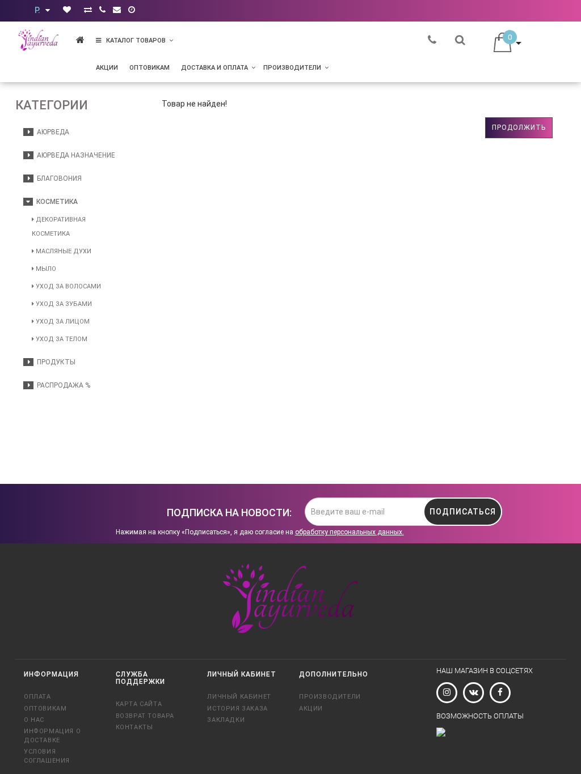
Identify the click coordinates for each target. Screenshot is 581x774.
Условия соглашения (47, 756)
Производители (292, 67)
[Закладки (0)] (67, 9)
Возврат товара (145, 716)
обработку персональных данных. (349, 532)
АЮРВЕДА (51, 132)
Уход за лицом (62, 321)
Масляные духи (62, 251)
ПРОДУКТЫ (54, 362)
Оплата (37, 696)
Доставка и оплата (214, 67)
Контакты (134, 727)
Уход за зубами (63, 304)
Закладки (226, 720)
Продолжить (519, 127)
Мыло (45, 269)
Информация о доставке (52, 735)
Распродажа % (61, 385)
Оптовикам (149, 67)
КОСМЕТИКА (55, 202)
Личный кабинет (239, 696)
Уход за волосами (67, 286)
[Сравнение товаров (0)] (88, 9)
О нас (34, 720)
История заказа (237, 708)
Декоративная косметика (59, 226)
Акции (107, 67)
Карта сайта (139, 704)
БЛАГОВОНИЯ (57, 178)
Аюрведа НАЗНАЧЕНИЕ (74, 155)
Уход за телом (60, 339)
